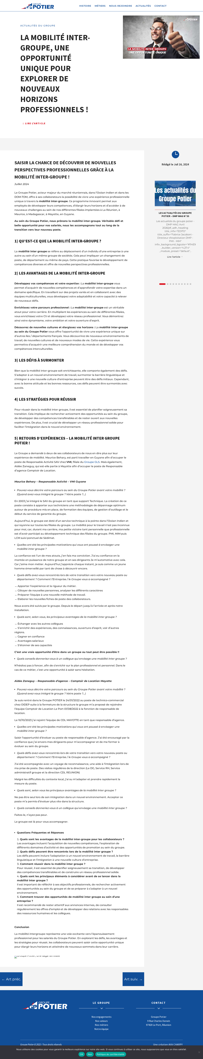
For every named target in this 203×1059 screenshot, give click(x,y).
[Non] (199, 1052)
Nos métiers (101, 1024)
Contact (160, 6)
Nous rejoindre (120, 6)
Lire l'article (35, 123)
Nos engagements (101, 1016)
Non (90, 1054)
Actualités (143, 6)
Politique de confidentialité (110, 1054)
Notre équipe (101, 1029)
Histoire (85, 6)
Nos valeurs (101, 1020)
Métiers (100, 6)
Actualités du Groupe (37, 25)
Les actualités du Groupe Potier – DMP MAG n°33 (175, 214)
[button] (162, 284)
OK (81, 1054)
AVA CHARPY (176, 1044)
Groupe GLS (92, 462)
